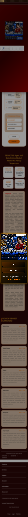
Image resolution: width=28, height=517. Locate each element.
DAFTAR (13, 270)
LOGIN (13, 264)
